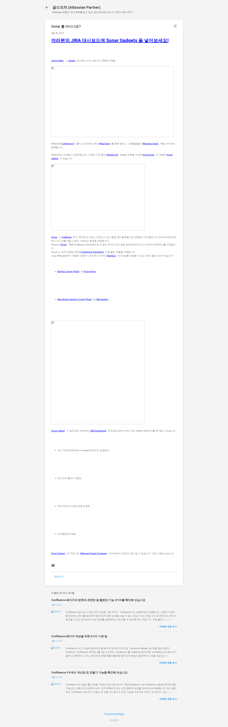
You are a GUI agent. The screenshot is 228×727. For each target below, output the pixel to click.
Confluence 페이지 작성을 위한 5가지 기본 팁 (79, 636)
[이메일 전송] (53, 566)
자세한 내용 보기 (168, 626)
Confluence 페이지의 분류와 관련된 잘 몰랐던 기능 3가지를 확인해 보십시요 (98, 600)
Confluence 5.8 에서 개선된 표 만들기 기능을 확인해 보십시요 (89, 672)
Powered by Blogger (114, 714)
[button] (175, 26)
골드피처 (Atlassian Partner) (76, 7)
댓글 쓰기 (59, 576)
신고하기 (114, 720)
